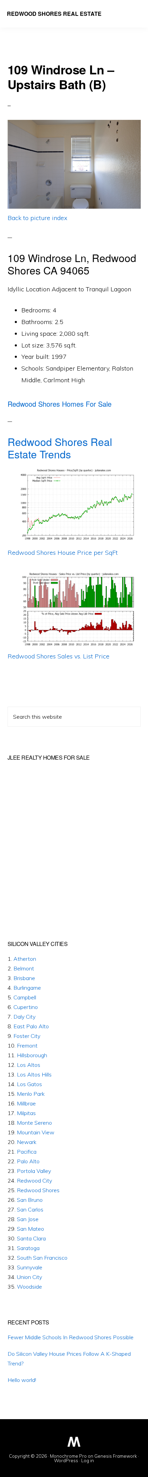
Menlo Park (31, 1093)
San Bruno (30, 1199)
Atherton (24, 958)
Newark (26, 1141)
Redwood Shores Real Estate (54, 14)
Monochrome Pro (68, 1456)
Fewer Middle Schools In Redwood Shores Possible (71, 1337)
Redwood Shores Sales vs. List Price (58, 656)
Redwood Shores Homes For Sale (60, 404)
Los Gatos (29, 1084)
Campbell (24, 997)
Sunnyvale (29, 1267)
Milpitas (26, 1113)
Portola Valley (34, 1170)
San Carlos (30, 1209)
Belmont (23, 968)
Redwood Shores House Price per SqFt (63, 553)
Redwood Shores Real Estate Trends (60, 447)
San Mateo (30, 1228)
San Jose (28, 1219)
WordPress (66, 1460)
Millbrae (26, 1103)
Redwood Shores (38, 1190)
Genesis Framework (115, 1456)
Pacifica (26, 1151)
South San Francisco (42, 1257)
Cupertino (25, 1006)
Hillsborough (32, 1055)
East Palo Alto (31, 1026)
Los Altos (28, 1064)
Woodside (29, 1286)
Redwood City (34, 1180)
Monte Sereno (34, 1122)
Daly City (24, 1016)
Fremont (27, 1045)
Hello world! (22, 1379)
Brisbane (24, 978)
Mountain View (35, 1132)
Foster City (26, 1035)
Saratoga (28, 1248)
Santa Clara (31, 1238)
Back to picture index (37, 218)
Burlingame (27, 987)
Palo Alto (28, 1161)
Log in (87, 1460)
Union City (29, 1276)
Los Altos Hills (34, 1074)
